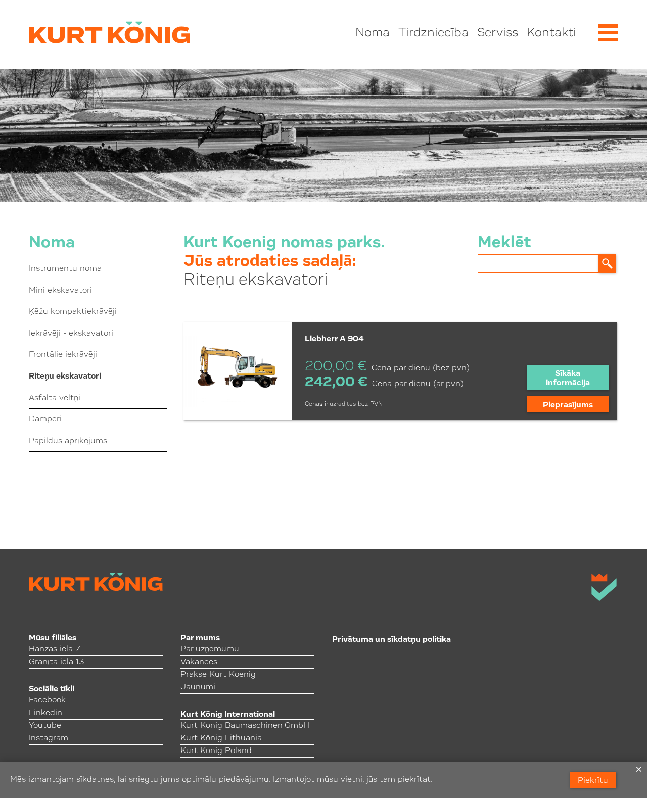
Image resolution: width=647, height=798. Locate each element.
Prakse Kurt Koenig (218, 675)
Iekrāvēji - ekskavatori (71, 334)
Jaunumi (197, 687)
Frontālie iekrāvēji (63, 355)
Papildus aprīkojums (68, 441)
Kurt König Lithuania (221, 738)
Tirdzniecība (433, 33)
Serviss (497, 33)
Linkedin (45, 713)
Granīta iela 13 (56, 662)
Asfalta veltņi (54, 398)
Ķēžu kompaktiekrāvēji (73, 312)
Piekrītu (593, 781)
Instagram (48, 738)
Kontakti (551, 33)
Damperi (45, 419)
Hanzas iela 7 (54, 649)
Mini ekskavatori (60, 291)
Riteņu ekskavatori (65, 376)
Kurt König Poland (216, 751)
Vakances (198, 662)
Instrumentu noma (65, 269)
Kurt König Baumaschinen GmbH (244, 726)
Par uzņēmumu (209, 649)
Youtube (45, 726)
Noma (372, 33)
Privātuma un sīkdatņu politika (391, 640)
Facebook (47, 700)
